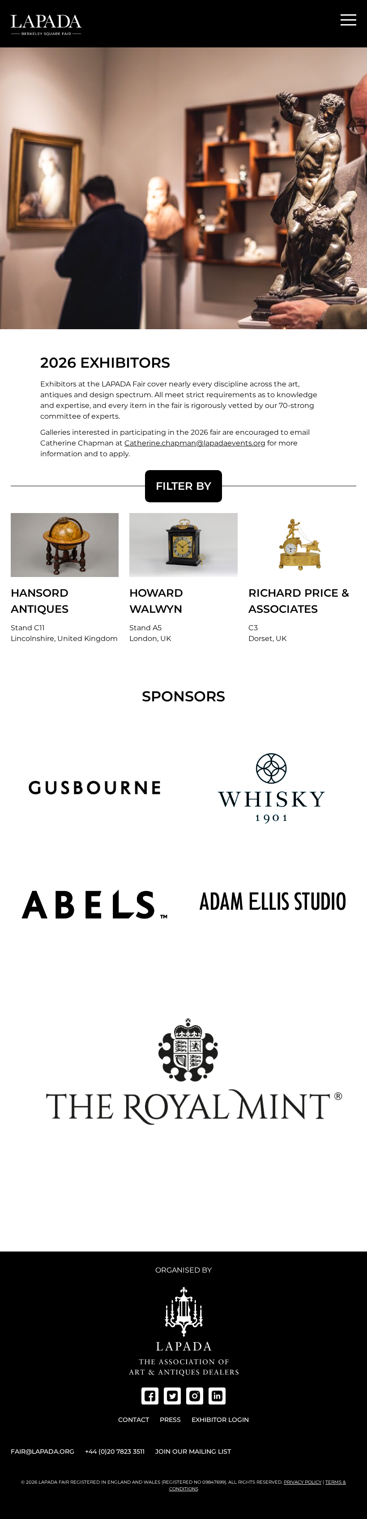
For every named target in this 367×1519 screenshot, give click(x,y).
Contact (133, 1420)
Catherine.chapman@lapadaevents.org (194, 443)
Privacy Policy (302, 1482)
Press (170, 1420)
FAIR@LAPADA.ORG (42, 1451)
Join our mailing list (193, 1451)
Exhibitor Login (220, 1420)
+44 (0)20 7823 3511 (115, 1451)
